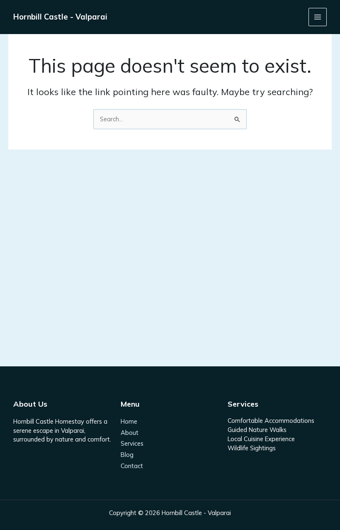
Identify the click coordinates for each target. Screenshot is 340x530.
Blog (127, 455)
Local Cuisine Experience (261, 439)
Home (129, 421)
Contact (132, 466)
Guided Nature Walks (257, 430)
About (129, 433)
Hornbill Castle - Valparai (60, 17)
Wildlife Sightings (252, 448)
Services (132, 443)
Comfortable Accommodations (271, 420)
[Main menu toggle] (317, 17)
